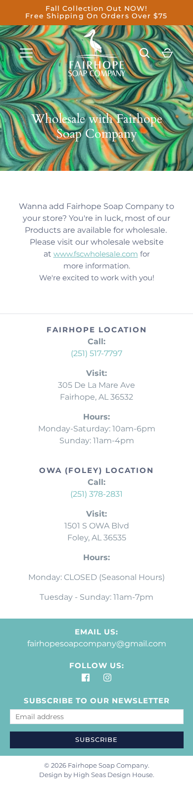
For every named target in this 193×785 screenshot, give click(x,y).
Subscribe (96, 739)
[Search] (144, 53)
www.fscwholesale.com (95, 254)
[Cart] (167, 53)
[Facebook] (85, 678)
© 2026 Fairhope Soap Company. (96, 765)
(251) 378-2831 (96, 494)
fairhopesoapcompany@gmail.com (96, 643)
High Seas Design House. (113, 775)
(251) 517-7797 (96, 353)
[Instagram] (107, 678)
